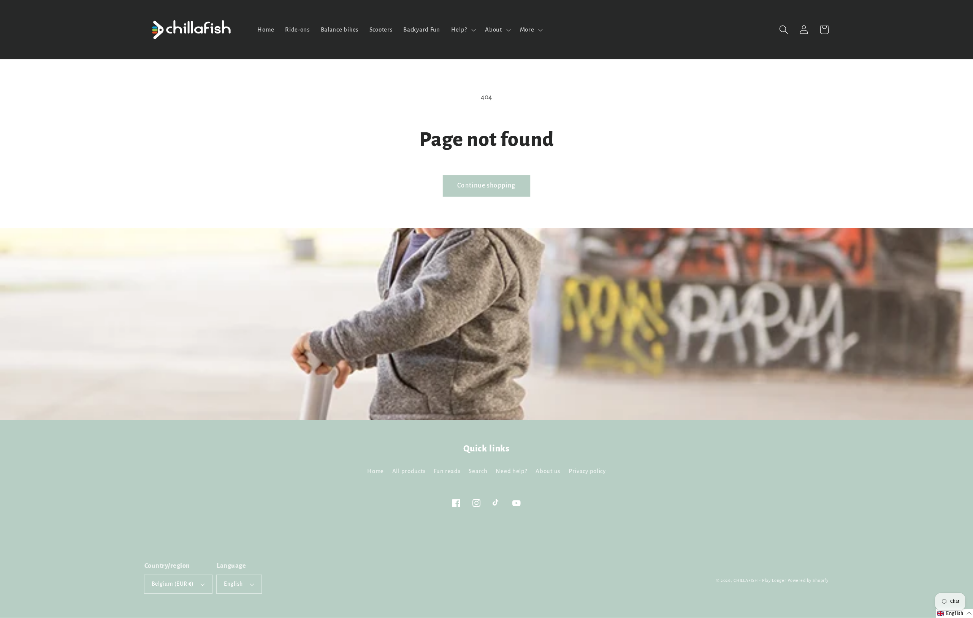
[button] (784, 30)
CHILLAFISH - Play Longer (760, 580)
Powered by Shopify (808, 580)
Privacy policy (587, 471)
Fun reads (447, 471)
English (233, 584)
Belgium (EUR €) (172, 584)
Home (375, 471)
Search (478, 471)
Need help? (511, 471)
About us (548, 471)
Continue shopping (486, 185)
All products (409, 471)
